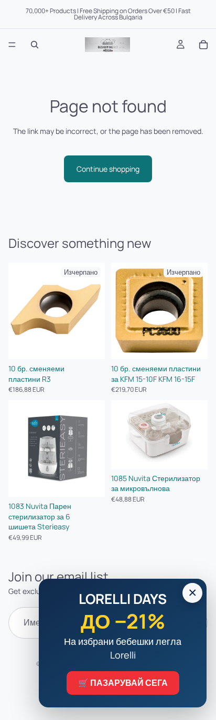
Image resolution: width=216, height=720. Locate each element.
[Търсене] (34, 44)
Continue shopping (108, 169)
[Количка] (203, 44)
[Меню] (12, 45)
